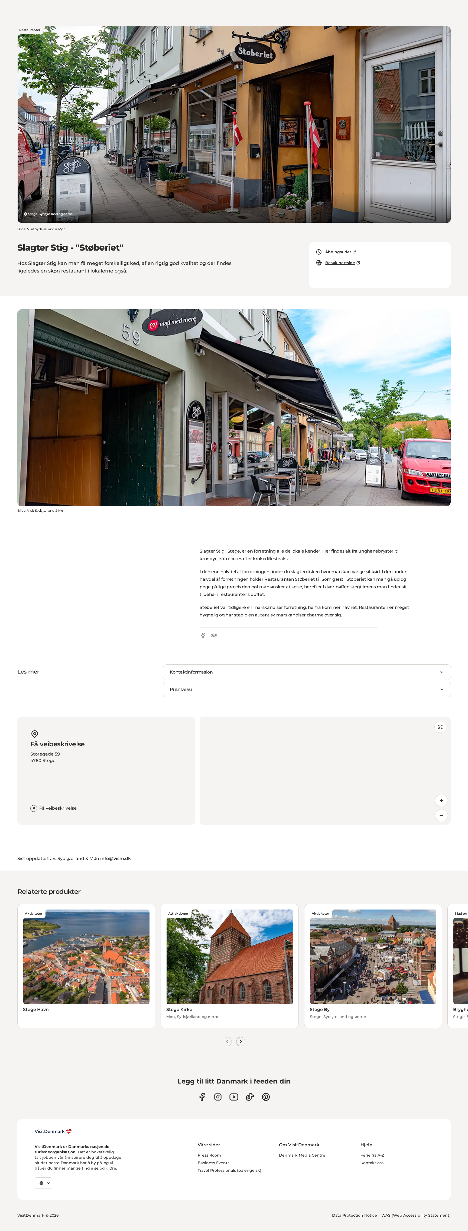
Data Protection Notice (354, 1215)
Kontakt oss (372, 1162)
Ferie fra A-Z (372, 1155)
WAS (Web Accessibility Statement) (416, 1215)
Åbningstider (338, 252)
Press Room (209, 1155)
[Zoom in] (441, 800)
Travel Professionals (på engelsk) (229, 1170)
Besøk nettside (340, 262)
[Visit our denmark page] (202, 1097)
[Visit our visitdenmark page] (234, 1097)
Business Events (213, 1162)
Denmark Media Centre (302, 1155)
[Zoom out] (441, 815)
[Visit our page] (218, 1097)
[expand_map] (440, 727)
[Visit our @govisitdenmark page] (250, 1097)
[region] (325, 771)
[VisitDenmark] (53, 1131)
